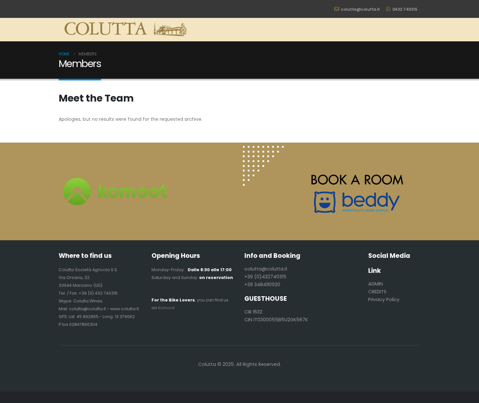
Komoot (166, 308)
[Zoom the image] (263, 149)
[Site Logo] (124, 29)
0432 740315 (404, 9)
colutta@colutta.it (360, 9)
